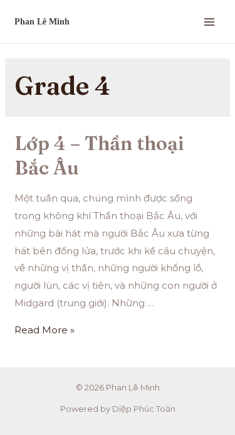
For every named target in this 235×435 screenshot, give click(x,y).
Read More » (44, 330)
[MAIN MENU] (209, 21)
